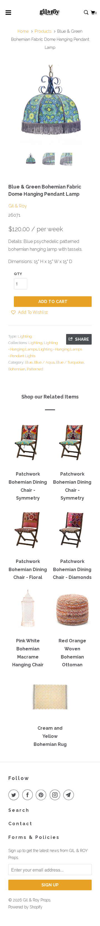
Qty (18, 274)
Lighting (25, 336)
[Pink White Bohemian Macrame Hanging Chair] (27, 612)
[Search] (86, 12)
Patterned (35, 369)
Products (43, 31)
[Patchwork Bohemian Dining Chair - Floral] (27, 532)
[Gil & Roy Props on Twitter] (14, 794)
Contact (20, 823)
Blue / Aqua (44, 362)
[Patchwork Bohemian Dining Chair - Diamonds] (72, 532)
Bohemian (16, 369)
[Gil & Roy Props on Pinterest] (42, 794)
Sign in (80, 13)
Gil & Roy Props (36, 900)
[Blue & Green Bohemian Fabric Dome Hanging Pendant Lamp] (50, 107)
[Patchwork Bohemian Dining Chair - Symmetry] (27, 445)
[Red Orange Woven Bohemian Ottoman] (72, 612)
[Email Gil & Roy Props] (69, 794)
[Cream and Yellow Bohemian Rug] (50, 699)
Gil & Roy (17, 206)
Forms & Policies (34, 837)
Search (18, 810)
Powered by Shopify (25, 907)
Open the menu (8, 14)
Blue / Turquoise (70, 362)
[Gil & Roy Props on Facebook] (28, 794)
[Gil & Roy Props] (50, 12)
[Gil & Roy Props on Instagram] (56, 794)
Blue (28, 362)
